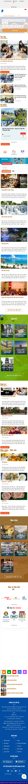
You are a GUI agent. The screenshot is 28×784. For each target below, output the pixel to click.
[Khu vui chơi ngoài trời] (14, 430)
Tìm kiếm (15, 30)
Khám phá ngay (7, 163)
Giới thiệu (20, 749)
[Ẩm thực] (9, 672)
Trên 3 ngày (20, 26)
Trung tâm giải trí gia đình (8, 396)
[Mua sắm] (20, 672)
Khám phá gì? (20, 17)
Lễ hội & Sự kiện (21, 743)
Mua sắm (6, 749)
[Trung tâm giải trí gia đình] (14, 391)
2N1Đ (9, 26)
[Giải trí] (25, 672)
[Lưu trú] (4, 672)
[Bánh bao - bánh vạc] (14, 477)
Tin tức (19, 746)
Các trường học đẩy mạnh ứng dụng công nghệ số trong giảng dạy (20, 97)
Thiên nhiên (21, 20)
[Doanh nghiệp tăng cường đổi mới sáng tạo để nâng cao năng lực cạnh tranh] (14, 49)
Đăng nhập (15, 7)
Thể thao (15, 20)
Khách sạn (7, 740)
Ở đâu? (19, 15)
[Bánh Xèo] (14, 496)
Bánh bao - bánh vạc (7, 481)
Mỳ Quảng (4, 462)
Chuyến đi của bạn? (9, 16)
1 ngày (4, 26)
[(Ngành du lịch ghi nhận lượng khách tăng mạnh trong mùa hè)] (7, 88)
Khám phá (6, 746)
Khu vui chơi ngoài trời (7, 435)
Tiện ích (19, 751)
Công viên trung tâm (7, 416)
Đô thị (4, 20)
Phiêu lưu (5, 23)
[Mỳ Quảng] (14, 457)
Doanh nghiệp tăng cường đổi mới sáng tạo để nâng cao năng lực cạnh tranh (13, 60)
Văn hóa (9, 20)
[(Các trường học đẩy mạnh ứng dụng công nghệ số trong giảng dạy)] (7, 99)
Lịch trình (6, 751)
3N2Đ (14, 26)
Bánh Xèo (4, 501)
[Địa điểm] (14, 672)
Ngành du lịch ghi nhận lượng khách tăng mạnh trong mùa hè (20, 85)
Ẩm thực (6, 743)
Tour (18, 740)
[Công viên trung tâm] (14, 411)
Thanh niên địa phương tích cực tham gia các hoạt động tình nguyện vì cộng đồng (20, 76)
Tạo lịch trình (6, 171)
